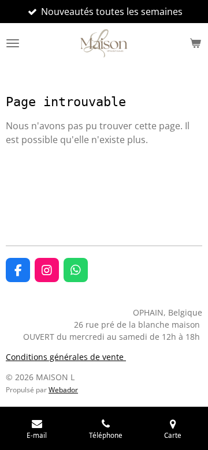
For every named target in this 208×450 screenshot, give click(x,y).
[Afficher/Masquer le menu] (12, 43)
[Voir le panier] (195, 43)
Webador (63, 389)
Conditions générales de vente (66, 356)
